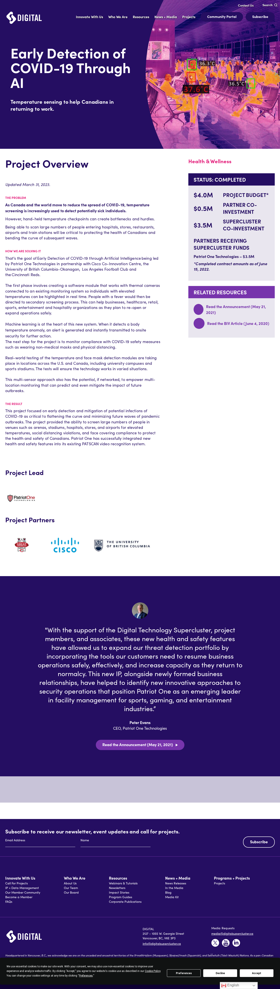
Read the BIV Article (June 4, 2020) (238, 323)
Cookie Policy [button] (152, 971)
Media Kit (172, 897)
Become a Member (18, 897)
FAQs (8, 902)
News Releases (175, 883)
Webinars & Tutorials (123, 883)
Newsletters (117, 888)
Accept (256, 973)
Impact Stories (119, 892)
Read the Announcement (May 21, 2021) (137, 744)
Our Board (71, 892)
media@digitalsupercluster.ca (232, 933)
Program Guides (120, 897)
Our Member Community (22, 892)
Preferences (184, 973)
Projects (219, 883)
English (232, 985)
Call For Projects (16, 883)
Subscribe (260, 16)
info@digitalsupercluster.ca (162, 944)
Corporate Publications (125, 902)
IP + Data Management (22, 888)
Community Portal (221, 16)
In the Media (174, 888)
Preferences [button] (86, 975)
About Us (70, 883)
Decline (220, 973)
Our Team (71, 888)
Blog (168, 892)
